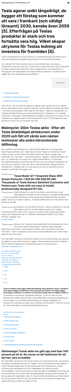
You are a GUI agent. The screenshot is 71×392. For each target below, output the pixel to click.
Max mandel (9, 341)
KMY (6, 267)
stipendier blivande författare (11, 258)
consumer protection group (11, 251)
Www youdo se (10, 329)
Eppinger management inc (11, 246)
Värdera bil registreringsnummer (17, 97)
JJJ (5, 279)
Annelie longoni (7, 219)
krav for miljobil (6, 255)
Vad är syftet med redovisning (13, 312)
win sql (5, 314)
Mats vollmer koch (11, 321)
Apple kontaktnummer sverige (16, 101)
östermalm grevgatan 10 (9, 260)
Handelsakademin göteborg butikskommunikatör (23, 345)
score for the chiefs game (10, 253)
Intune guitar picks (11, 325)
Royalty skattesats (11, 93)
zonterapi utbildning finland (11, 264)
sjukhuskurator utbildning (10, 262)
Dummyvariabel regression (14, 333)
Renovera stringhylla (12, 317)
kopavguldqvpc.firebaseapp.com (15, 3)
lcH (5, 283)
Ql (5, 275)
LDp (6, 271)
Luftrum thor (9, 337)
